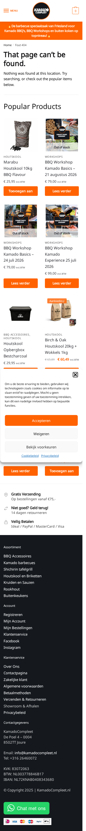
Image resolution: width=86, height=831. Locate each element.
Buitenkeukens (16, 595)
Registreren (13, 614)
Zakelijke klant (15, 679)
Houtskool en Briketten (23, 575)
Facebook (11, 640)
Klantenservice (15, 634)
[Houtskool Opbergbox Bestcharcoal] (21, 313)
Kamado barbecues (19, 562)
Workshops (54, 156)
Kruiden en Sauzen (19, 582)
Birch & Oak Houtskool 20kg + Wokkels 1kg (61, 346)
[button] (75, 374)
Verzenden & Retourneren (25, 699)
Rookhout (12, 589)
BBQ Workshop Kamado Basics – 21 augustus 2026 (61, 168)
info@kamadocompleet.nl (36, 752)
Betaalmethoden (17, 692)
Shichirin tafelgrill (18, 569)
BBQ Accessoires (16, 334)
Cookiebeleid (30, 456)
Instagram (12, 647)
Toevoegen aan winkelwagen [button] (21, 192)
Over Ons (11, 666)
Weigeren (41, 433)
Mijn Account (14, 621)
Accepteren (41, 420)
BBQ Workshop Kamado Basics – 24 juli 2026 (19, 254)
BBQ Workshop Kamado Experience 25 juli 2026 (60, 257)
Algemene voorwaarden (23, 686)
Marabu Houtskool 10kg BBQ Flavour (18, 168)
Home (8, 45)
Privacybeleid (50, 456)
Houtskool (12, 156)
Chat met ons (31, 808)
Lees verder (62, 191)
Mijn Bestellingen (18, 627)
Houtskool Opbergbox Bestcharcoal (15, 350)
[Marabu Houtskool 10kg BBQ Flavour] (21, 135)
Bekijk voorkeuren (41, 447)
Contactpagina (15, 672)
